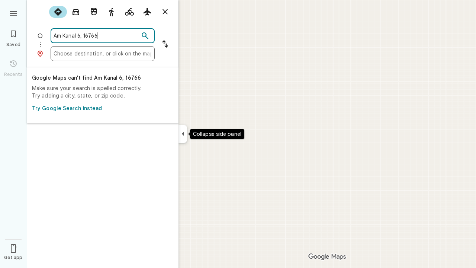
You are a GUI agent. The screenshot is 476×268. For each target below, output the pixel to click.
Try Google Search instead (67, 108)
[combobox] (96, 35)
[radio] (58, 11)
